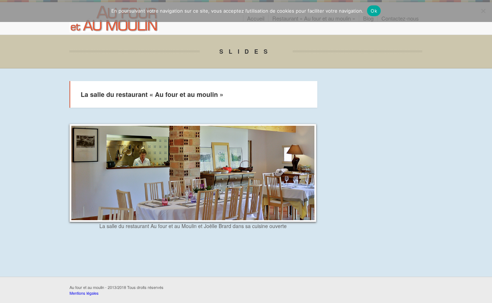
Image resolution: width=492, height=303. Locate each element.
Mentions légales (84, 293)
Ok (374, 11)
